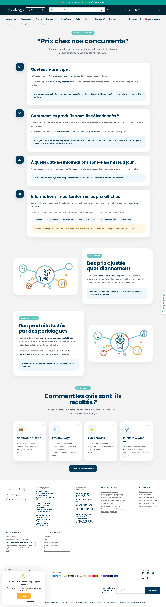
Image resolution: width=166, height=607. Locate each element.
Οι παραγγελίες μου (51, 545)
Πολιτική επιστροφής (146, 503)
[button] (158, 9)
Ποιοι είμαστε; (11, 537)
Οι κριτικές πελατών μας (147, 506)
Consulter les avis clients (83, 468)
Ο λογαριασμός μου (51, 542)
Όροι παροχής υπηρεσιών (64, 602)
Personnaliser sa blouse (110, 506)
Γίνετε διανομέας (145, 495)
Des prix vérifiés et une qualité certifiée (21, 542)
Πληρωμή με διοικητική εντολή (112, 495)
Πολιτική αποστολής (80, 602)
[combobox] (77, 9)
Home (8, 24)
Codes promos (107, 503)
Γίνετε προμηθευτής (146, 492)
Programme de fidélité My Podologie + (116, 509)
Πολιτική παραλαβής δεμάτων (149, 500)
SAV (45, 539)
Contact (47, 537)
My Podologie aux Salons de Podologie (21, 548)
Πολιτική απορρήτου (48, 602)
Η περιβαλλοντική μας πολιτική (17, 539)
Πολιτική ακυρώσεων (138, 602)
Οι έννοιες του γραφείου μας (111, 497)
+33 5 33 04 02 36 (84, 500)
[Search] (102, 9)
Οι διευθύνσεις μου (50, 548)
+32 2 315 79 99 (85, 505)
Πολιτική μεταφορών (146, 497)
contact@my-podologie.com (83, 494)
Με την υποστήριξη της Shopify (16, 500)
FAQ (7, 551)
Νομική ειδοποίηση (124, 602)
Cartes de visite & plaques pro (113, 500)
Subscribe (152, 590)
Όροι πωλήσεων (111, 602)
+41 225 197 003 (86, 509)
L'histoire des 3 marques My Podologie (21, 545)
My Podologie (19, 495)
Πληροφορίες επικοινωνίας (97, 602)
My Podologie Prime (109, 512)
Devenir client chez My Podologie (57, 551)
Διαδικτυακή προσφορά (109, 492)
